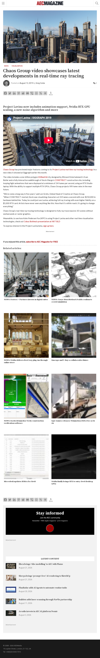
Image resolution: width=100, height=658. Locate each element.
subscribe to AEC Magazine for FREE (42, 242)
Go (50, 528)
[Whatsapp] (36, 93)
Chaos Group (8, 169)
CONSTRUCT (61, 180)
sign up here (48, 226)
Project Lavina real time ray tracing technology (72, 169)
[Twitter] (10, 93)
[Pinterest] (19, 93)
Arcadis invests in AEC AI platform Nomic (38, 611)
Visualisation (17, 66)
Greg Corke (40, 83)
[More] (45, 93)
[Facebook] (5, 93)
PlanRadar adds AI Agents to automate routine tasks (43, 588)
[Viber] (32, 93)
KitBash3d (42, 177)
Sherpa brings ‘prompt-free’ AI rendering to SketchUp (44, 576)
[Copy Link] (41, 93)
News (6, 66)
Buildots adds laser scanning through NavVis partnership (45, 599)
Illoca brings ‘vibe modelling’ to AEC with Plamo (41, 564)
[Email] (27, 93)
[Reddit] (23, 93)
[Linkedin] (14, 93)
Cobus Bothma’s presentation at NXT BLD (42, 221)
